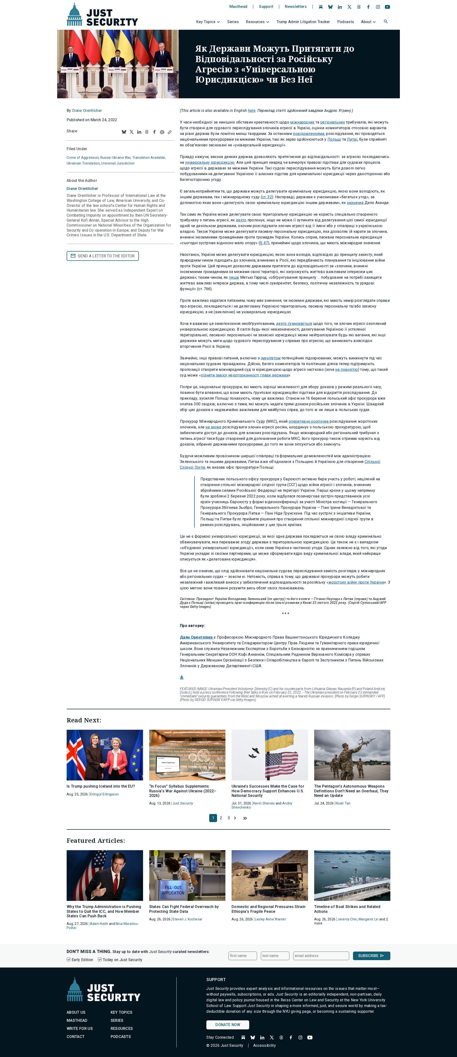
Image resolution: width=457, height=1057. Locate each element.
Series (233, 22)
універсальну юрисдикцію (209, 162)
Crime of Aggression (83, 157)
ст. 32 (267, 197)
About (366, 22)
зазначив (355, 202)
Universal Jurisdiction (117, 163)
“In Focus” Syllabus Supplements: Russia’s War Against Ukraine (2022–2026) (182, 791)
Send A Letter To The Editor (106, 256)
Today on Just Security (122, 960)
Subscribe (368, 955)
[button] (386, 22)
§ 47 (264, 243)
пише (234, 277)
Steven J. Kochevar (187, 919)
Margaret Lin (368, 919)
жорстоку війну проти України (356, 582)
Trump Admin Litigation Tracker (303, 22)
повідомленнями (308, 133)
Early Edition (82, 960)
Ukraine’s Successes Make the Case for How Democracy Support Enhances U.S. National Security (268, 791)
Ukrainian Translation (83, 163)
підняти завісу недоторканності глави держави (244, 375)
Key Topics (205, 22)
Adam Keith (99, 924)
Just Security (182, 803)
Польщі (334, 139)
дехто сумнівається (294, 323)
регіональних (332, 122)
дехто (241, 220)
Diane (82, 188)
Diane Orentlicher (87, 110)
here (251, 110)
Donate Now (227, 1024)
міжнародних (302, 122)
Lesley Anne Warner (270, 919)
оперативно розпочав (309, 421)
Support (266, 7)
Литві (352, 139)
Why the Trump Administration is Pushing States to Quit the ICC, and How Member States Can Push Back (104, 911)
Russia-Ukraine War (115, 157)
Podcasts (345, 22)
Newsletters (296, 7)
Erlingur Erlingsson (104, 794)
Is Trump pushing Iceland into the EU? (101, 786)
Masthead (238, 7)
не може (213, 427)
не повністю (346, 369)
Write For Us (80, 1028)
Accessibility (264, 1045)
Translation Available (148, 157)
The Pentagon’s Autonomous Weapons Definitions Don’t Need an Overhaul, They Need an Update (351, 791)
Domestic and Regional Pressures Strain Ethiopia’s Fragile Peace (268, 908)
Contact (75, 1036)
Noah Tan (343, 803)
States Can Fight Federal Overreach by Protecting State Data (184, 908)
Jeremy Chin (347, 919)
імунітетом (270, 358)
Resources (255, 22)
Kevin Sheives (264, 803)
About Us (76, 1012)
